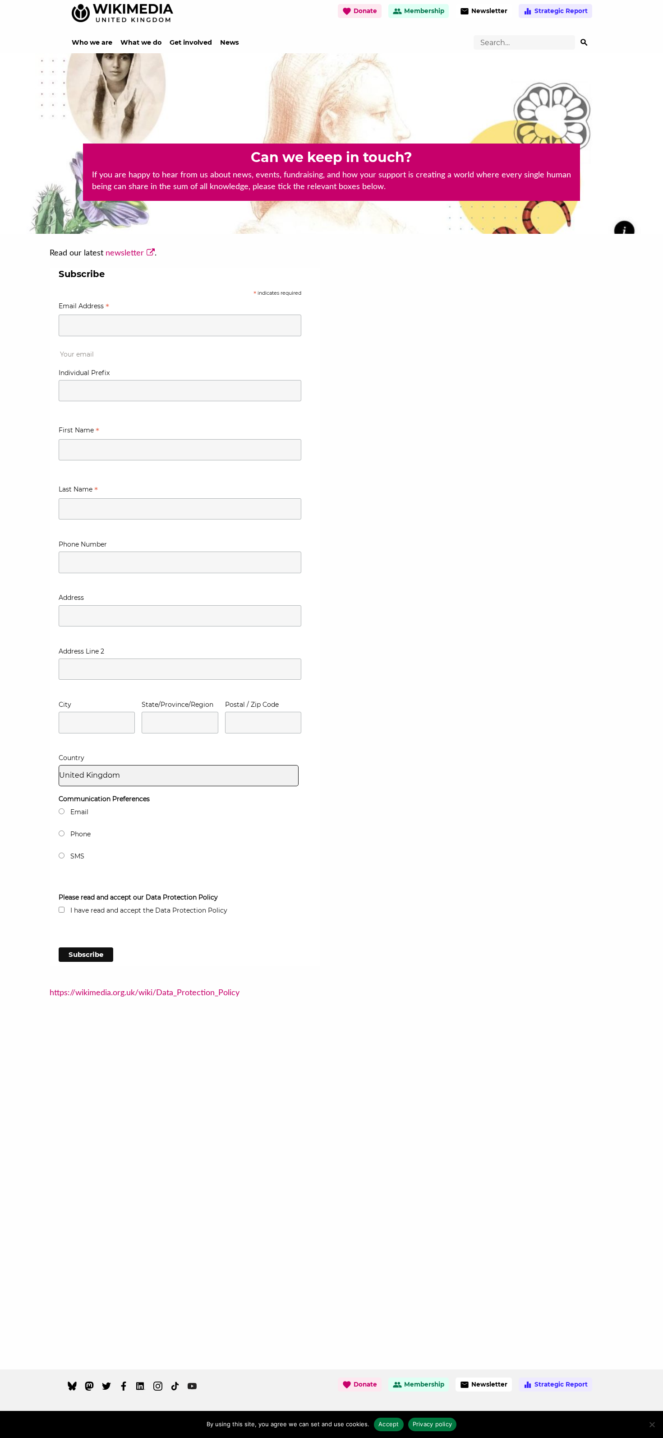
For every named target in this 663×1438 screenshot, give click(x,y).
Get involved (191, 42)
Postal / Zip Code (252, 704)
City (65, 704)
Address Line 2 (81, 651)
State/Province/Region (177, 704)
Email (79, 812)
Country (71, 758)
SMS (77, 856)
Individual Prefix (84, 373)
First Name (79, 431)
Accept (388, 1424)
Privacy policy (432, 1424)
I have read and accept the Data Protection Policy (148, 910)
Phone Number (83, 544)
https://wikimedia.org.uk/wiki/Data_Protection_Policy (144, 993)
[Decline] (651, 1424)
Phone (80, 834)
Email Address (84, 307)
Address (71, 598)
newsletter (125, 253)
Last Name (78, 490)
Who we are (92, 42)
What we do (140, 42)
